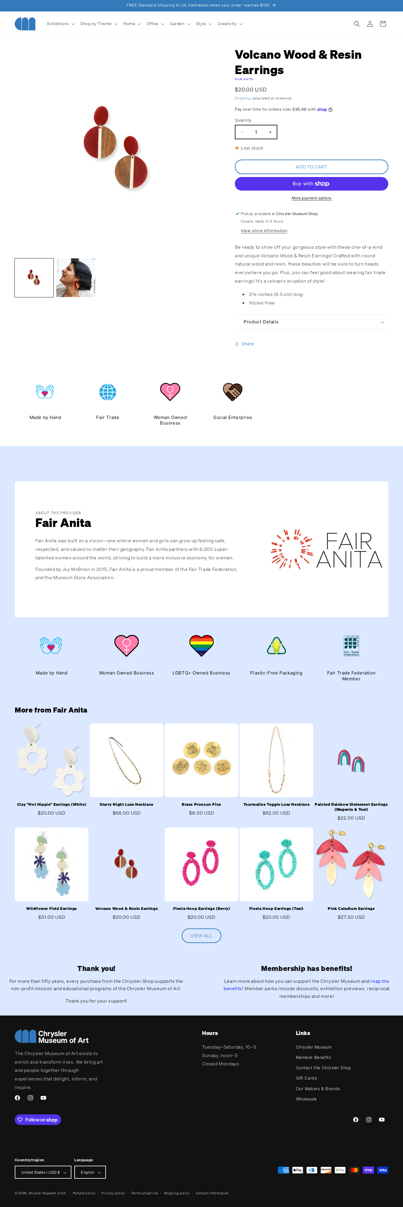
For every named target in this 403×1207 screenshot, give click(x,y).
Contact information (212, 1193)
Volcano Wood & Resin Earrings (126, 908)
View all (201, 936)
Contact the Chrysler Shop (323, 1067)
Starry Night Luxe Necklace (126, 804)
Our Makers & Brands (318, 1088)
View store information (264, 230)
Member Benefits (313, 1056)
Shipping (243, 98)
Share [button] (248, 343)
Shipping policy (177, 1193)
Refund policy (84, 1193)
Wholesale (306, 1098)
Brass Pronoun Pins (201, 804)
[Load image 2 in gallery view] (75, 277)
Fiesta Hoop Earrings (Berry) (201, 908)
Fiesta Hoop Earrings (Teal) (276, 908)
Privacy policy (113, 1193)
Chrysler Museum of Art (47, 1193)
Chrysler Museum (314, 1046)
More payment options (312, 198)
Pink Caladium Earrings (351, 908)
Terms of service (144, 1193)
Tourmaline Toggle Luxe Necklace (276, 804)
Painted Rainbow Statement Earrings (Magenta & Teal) (351, 807)
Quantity (243, 120)
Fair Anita (244, 79)
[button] (60, 23)
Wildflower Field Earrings (51, 908)
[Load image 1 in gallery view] (34, 277)
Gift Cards (306, 1077)
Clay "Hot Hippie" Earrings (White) (51, 804)
